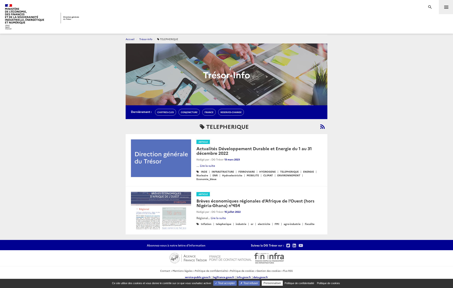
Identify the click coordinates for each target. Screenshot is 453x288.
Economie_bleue (206, 179)
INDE (204, 171)
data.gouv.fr (260, 277)
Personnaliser (272, 283)
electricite (264, 224)
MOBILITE (253, 175)
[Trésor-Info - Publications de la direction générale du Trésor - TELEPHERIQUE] (322, 126)
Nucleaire (202, 175)
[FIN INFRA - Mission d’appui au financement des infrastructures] (269, 258)
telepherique (223, 224)
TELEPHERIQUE (289, 171)
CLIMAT (268, 175)
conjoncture (189, 112)
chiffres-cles (165, 112)
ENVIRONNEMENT (288, 175)
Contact (165, 270)
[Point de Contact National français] (230, 258)
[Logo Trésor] (70, 17)
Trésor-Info (145, 39)
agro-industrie (292, 224)
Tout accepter (226, 283)
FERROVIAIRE (246, 171)
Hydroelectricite (232, 175)
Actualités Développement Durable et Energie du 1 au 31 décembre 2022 (254, 150)
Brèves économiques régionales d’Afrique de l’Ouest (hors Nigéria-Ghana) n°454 (255, 203)
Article (203, 141)
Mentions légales (183, 270)
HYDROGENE (267, 171)
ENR (215, 175)
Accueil (130, 39)
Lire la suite (207, 165)
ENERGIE (308, 171)
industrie (241, 224)
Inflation (206, 224)
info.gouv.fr (244, 277)
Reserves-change (231, 112)
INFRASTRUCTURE (223, 171)
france (209, 112)
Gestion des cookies (269, 270)
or (252, 224)
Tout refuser (250, 283)
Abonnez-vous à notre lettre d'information (176, 245)
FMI (277, 224)
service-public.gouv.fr (198, 277)
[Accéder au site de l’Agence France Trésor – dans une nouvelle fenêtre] (188, 258)
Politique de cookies (242, 270)
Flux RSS (288, 270)
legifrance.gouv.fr (223, 277)
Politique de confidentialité (211, 270)
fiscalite (309, 224)
